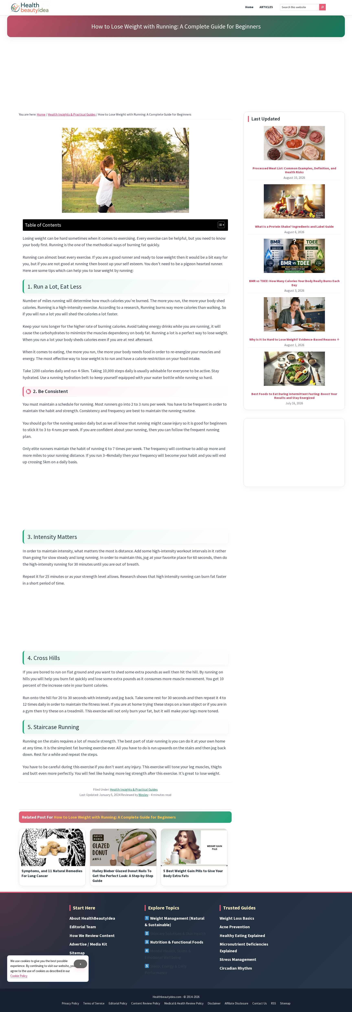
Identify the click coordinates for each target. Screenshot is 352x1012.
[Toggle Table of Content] (219, 224)
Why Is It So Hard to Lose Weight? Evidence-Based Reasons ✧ (294, 339)
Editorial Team (82, 926)
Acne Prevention (235, 926)
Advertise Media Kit (88, 944)
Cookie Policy (18, 976)
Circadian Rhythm (236, 968)
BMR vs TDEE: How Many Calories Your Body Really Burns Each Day (294, 283)
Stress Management (238, 959)
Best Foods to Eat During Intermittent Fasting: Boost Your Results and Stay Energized (294, 396)
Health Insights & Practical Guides (134, 789)
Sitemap (77, 952)
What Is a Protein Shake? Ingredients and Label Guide (294, 226)
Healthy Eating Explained (242, 935)
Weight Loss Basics (237, 918)
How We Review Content (92, 935)
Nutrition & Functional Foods (176, 942)
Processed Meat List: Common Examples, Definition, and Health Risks (294, 170)
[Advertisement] (176, 69)
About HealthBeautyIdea (92, 918)
